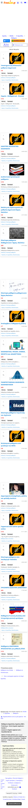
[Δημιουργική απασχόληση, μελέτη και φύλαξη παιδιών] (16, 488)
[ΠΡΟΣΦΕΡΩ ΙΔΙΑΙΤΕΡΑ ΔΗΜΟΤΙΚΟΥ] (16, 580)
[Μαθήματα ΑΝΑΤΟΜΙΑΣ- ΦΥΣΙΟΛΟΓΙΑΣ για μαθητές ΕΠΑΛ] (16, 639)
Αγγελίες (4, 35)
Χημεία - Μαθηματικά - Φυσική (12, 96)
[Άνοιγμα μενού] (1, 2)
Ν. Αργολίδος (19, 35)
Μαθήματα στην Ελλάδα (7, 670)
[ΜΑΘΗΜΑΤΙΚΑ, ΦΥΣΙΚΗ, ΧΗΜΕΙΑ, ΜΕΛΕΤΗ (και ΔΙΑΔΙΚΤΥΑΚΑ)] (16, 344)
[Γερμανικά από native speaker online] (16, 519)
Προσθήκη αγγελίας (19, 40)
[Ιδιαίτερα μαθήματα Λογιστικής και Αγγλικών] (16, 405)
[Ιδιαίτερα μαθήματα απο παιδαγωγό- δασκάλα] (16, 550)
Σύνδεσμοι (10, 782)
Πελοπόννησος (14, 80)
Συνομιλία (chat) (7, 799)
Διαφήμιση (17, 782)
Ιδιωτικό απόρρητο (17, 778)
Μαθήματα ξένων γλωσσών (7, 538)
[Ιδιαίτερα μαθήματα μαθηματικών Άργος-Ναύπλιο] (16, 286)
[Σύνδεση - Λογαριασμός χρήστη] (18, 2)
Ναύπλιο (4, 160)
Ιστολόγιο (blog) (16, 799)
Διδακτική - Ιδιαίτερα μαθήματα (8, 77)
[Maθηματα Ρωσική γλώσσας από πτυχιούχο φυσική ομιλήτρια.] (16, 608)
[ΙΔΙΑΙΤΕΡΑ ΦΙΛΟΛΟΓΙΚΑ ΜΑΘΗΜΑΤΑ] (16, 139)
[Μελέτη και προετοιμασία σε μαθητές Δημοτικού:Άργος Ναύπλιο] (16, 200)
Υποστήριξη (19, 780)
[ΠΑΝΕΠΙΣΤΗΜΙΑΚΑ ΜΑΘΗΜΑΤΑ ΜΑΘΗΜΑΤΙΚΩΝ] (16, 375)
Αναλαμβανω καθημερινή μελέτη (13, 323)
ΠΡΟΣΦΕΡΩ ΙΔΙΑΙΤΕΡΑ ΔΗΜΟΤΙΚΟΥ (14, 588)
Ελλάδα (11, 35)
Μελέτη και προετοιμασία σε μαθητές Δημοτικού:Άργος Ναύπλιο (12, 209)
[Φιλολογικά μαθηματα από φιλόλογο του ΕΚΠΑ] (16, 436)
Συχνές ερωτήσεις (10, 780)
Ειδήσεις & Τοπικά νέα (18, 797)
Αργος (3, 80)
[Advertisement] (14, 20)
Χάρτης (7, 40)
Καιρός (23, 799)
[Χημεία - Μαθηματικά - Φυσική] (16, 89)
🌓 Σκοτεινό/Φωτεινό (14, 803)
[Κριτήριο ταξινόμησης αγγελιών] (20, 45)
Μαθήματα (14, 38)
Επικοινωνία (14, 785)
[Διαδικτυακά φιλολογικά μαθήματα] (16, 169)
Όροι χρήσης (8, 778)
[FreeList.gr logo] (10, 2)
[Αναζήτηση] (21, 2)
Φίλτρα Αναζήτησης (6, 45)
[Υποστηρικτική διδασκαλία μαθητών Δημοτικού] (16, 58)
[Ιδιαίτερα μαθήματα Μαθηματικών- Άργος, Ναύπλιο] (16, 233)
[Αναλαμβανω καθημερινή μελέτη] (16, 316)
